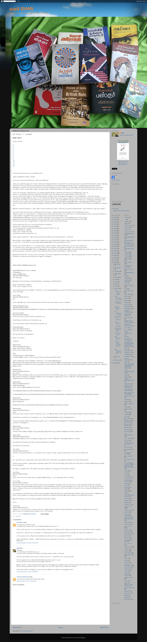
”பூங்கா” (126, 229)
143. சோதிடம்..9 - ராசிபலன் (118, 313)
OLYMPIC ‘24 (128, 352)
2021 (115, 228)
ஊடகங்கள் (127, 431)
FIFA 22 (126, 300)
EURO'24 (126, 278)
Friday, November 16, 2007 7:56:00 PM (27, 571)
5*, (13, 152)
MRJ (125, 336)
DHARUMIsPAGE (129, 272)
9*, (13, 159)
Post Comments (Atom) (26, 631)
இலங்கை (126, 427)
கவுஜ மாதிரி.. (127, 478)
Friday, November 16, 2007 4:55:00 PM (27, 542)
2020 (115, 230)
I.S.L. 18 (126, 327)
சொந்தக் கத (127, 504)
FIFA (125, 289)
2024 (115, 222)
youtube (126, 399)
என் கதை (126, 440)
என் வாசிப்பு (127, 447)
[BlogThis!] (43, 514)
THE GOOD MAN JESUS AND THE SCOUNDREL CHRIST (129, 366)
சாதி (125, 493)
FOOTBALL (127, 306)
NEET (126, 348)
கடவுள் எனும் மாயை (129, 459)
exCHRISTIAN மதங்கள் (128, 280)
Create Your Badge (116, 180)
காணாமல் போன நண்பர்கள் (128, 480)
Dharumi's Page (128, 269)
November (118, 267)
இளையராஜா (127, 429)
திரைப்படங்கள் (127, 526)
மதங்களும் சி (127, 568)
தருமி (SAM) (21, 8)
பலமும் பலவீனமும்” (123, 164)
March (117, 288)
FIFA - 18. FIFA (128, 291)
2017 (115, 237)
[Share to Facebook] (46, 514)
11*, (14, 162)
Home (61, 627)
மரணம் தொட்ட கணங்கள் (128, 574)
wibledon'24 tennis (129, 396)
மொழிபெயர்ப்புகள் (128, 577)
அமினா (126, 407)
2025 (115, 219)
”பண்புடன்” (127, 227)
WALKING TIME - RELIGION (129, 386)
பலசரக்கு (126, 551)
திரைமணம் (127, 531)
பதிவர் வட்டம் (127, 546)
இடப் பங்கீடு (127, 418)
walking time (127, 383)
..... (125, 219)
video (125, 375)
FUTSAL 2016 (128, 308)
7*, (13, 155)
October (117, 271)
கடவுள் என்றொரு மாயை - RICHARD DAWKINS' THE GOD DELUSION (129, 465)
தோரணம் (126, 538)
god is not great (128, 317)
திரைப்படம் (127, 529)
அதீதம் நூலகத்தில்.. (123, 142)
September (118, 273)
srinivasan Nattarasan (23, 576)
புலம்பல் (126, 560)
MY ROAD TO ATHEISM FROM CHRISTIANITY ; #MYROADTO (128, 344)
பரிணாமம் (126, 548)
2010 (115, 253)
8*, (13, 157)
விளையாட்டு (127, 593)
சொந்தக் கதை (128, 506)
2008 (115, 257)
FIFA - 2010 (127, 294)
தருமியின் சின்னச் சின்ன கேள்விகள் (128, 518)
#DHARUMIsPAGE (129, 237)
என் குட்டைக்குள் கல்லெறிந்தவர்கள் (128, 443)
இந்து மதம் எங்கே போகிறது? (128, 424)
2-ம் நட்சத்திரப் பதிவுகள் (128, 256)
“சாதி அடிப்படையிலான (123, 161)
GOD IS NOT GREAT (127, 315)
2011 (115, 251)
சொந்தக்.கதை (128, 510)
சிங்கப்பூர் (126, 498)
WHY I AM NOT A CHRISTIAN (129, 390)
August (117, 277)
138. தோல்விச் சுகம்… (118, 338)
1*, (13, 145)
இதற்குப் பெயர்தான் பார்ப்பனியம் (129, 421)
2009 (115, 255)
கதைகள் (126, 476)
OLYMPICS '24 (128, 356)
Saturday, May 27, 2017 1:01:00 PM (26, 581)
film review (127, 304)
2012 (115, 248)
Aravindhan (20, 522)
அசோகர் (126, 401)
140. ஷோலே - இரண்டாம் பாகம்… (118, 330)
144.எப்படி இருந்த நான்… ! (117, 308)
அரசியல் (126, 414)
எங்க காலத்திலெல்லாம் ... (129, 434)
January (117, 360)
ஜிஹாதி (126, 595)
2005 (115, 363)
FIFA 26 (126, 302)
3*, (13, 148)
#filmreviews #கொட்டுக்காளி (128, 243)
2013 (115, 246)
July (116, 279)
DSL (125, 276)
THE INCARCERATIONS (129, 371)
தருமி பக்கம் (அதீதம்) (127, 514)
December (118, 264)
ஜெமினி (126, 597)
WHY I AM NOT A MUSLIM (129, 393)
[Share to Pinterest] (48, 514)
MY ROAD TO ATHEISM (128, 339)
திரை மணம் (127, 524)
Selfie (125, 362)
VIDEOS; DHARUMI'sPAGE (129, 379)
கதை (125, 474)
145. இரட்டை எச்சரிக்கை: (118, 303)
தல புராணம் (127, 522)
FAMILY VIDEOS (128, 285)
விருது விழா (127, 591)
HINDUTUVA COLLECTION (128, 325)
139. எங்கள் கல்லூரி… (118, 333)
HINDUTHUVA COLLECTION (128, 321)
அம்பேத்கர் (127, 412)
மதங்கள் (126, 570)
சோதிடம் (18, 516)
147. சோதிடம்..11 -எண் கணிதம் (118, 292)
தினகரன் (126, 536)
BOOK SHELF (128, 262)
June (116, 281)
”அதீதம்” (126, 221)
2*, (13, 146)
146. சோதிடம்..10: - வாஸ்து (118, 298)
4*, (13, 150)
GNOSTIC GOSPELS (127, 311)
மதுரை (126, 572)
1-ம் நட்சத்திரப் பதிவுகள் (128, 252)
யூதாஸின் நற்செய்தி (129, 587)
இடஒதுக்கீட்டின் (123, 163)
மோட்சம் (126, 580)
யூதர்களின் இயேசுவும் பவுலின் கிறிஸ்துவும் (128, 584)
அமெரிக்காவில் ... (128, 409)
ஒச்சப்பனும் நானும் (128, 449)
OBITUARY (127, 350)
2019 (115, 233)
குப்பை (126, 485)
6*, (13, 153)
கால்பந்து (126, 483)
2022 (115, 226)
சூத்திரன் (126, 502)
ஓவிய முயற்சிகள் (128, 456)
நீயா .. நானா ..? (128, 543)
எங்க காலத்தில (128, 438)
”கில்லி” (126, 223)
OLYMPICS (127, 354)
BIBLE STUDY (128, 259)
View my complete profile (126, 135)
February (117, 356)
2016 (115, 239)
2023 (115, 224)
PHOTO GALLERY (127, 359)
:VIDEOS (126, 217)
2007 (115, 260)
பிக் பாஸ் (126, 558)
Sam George (114, 175)
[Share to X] (45, 514)
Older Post (104, 627)
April (116, 286)
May (116, 284)
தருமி (18, 548)
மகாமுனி (126, 562)
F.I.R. (125, 283)
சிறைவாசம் (127, 500)
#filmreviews (127, 240)
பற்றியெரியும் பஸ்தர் (129, 555)
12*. (14, 164)
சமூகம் (126, 491)
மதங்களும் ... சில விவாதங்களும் (128, 565)
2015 (115, 242)
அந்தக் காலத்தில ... (129, 403)
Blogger (83, 637)
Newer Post (17, 627)
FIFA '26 (126, 296)
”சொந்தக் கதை (128, 225)
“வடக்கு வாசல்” (128, 231)
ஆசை (125, 416)
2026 (115, 217)
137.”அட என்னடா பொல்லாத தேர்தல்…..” (118, 344)
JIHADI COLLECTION (128, 332)
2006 (115, 262)
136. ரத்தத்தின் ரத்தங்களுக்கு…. (118, 351)
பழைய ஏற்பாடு (127, 553)
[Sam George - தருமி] (113, 178)
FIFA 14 (126, 298)
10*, (14, 161)
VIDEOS (126, 377)
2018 (115, 235)
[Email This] (41, 514)
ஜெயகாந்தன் (127, 599)
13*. (14, 166)
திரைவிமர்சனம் (128, 533)
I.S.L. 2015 (127, 329)
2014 (115, 244)
